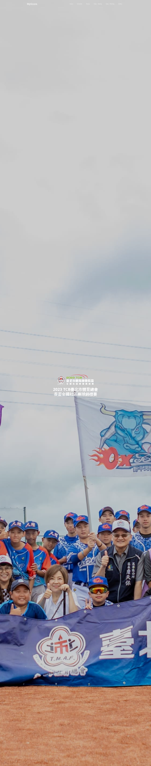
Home (71, 4)
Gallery (120, 4)
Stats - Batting (98, 4)
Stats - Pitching (110, 4)
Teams (88, 4)
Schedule (79, 4)
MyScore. (32, 4)
